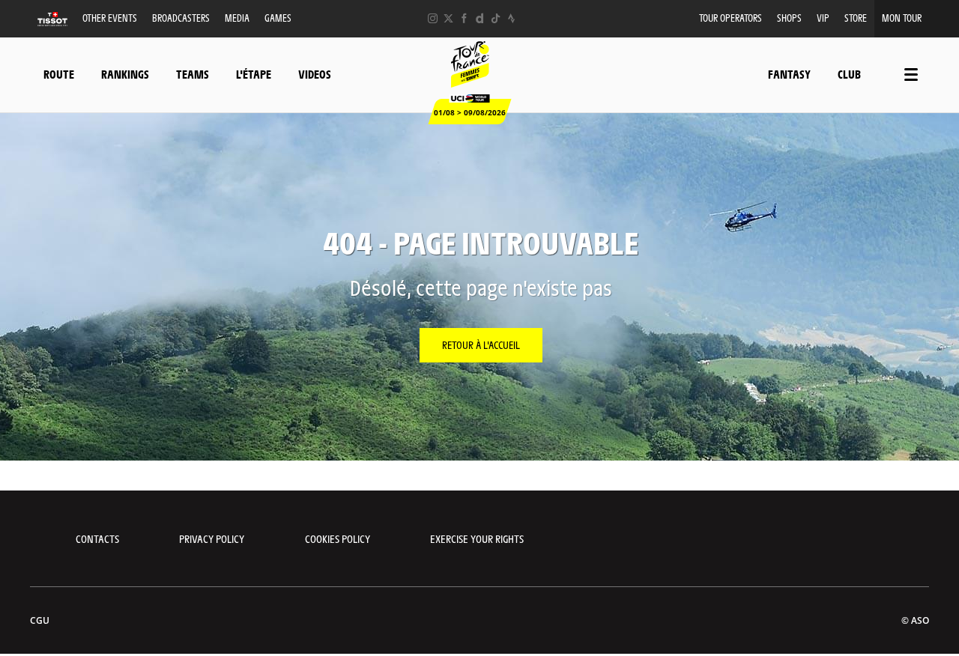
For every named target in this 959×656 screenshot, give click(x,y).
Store (855, 17)
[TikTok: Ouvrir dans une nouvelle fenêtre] (495, 18)
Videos (314, 74)
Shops (789, 17)
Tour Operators (730, 17)
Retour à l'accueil (481, 344)
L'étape (253, 74)
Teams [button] (192, 74)
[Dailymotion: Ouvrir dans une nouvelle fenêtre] (480, 18)
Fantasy (789, 74)
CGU (39, 620)
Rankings (125, 74)
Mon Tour (902, 17)
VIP (823, 17)
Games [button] (277, 17)
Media (237, 17)
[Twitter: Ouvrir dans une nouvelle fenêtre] (448, 18)
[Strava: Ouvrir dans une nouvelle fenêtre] (511, 18)
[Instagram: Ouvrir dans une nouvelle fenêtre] (433, 18)
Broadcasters (181, 17)
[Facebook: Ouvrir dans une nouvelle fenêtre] (464, 18)
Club (849, 74)
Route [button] (58, 74)
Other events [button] (109, 17)
